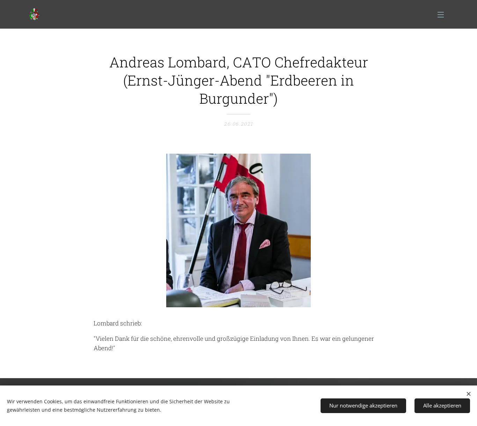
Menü (443, 14)
